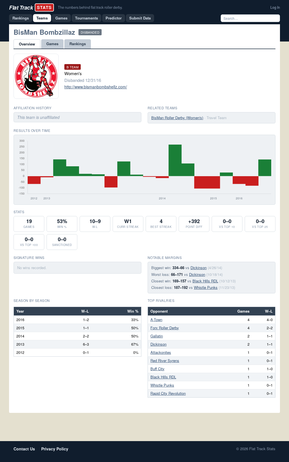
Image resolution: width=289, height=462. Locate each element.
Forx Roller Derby (164, 327)
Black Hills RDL (205, 281)
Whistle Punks (206, 287)
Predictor (114, 18)
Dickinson (199, 267)
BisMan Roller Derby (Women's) (177, 117)
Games (61, 18)
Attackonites (160, 352)
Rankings (20, 18)
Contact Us (24, 449)
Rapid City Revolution (168, 393)
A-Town (156, 319)
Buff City (157, 368)
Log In (275, 7)
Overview (27, 44)
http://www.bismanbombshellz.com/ (95, 87)
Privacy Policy (54, 449)
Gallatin (156, 336)
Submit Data (140, 18)
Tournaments (86, 18)
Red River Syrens (164, 360)
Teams (42, 18)
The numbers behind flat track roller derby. (90, 7)
